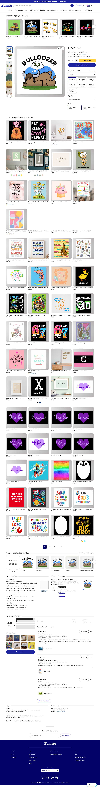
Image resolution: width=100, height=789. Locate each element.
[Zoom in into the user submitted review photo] (9, 638)
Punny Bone (83, 54)
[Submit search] (72, 5)
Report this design (87, 590)
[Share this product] (58, 48)
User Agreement (58, 782)
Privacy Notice (66, 782)
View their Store (61, 592)
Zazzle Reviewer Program (44, 637)
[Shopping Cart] (96, 5)
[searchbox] (43, 5)
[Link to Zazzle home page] (7, 5)
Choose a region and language (48, 768)
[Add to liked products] (62, 48)
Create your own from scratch (44, 591)
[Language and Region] (89, 5)
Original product (47, 648)
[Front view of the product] (40, 71)
